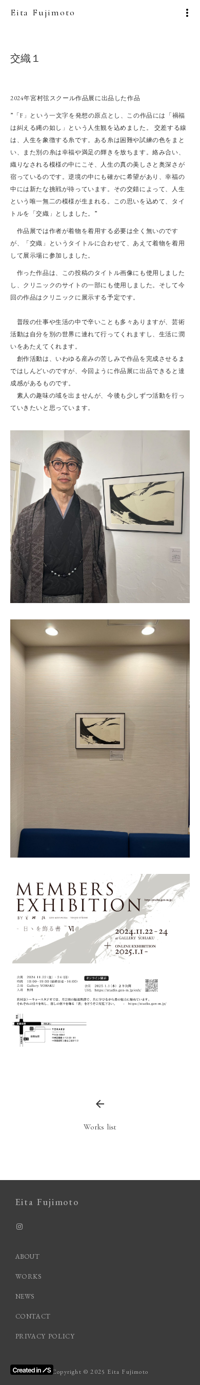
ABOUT (27, 1256)
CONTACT (33, 1316)
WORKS (28, 1276)
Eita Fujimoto (42, 12)
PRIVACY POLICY (46, 1336)
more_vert (187, 13)
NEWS (25, 1296)
